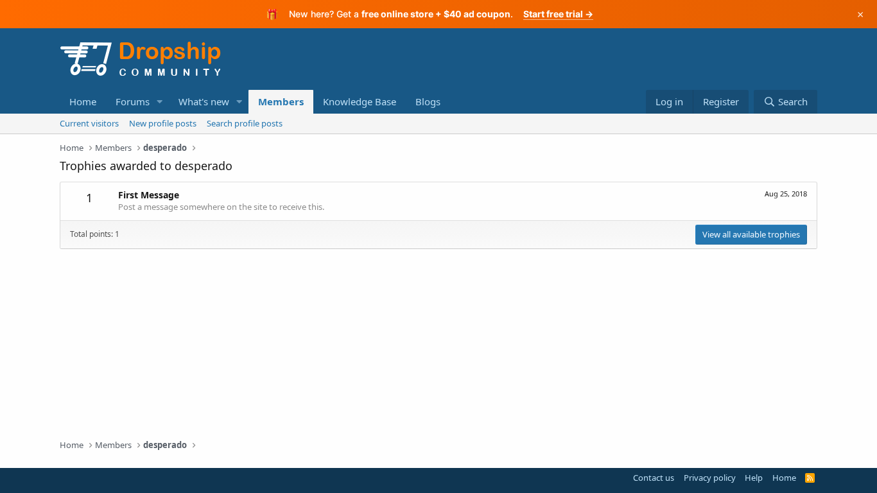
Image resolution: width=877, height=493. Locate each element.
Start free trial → (558, 13)
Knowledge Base (359, 101)
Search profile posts (244, 123)
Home (82, 101)
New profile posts (162, 123)
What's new (203, 101)
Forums (133, 101)
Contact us (653, 477)
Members (281, 101)
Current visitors (89, 123)
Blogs (427, 101)
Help (754, 477)
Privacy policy (710, 477)
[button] (160, 102)
